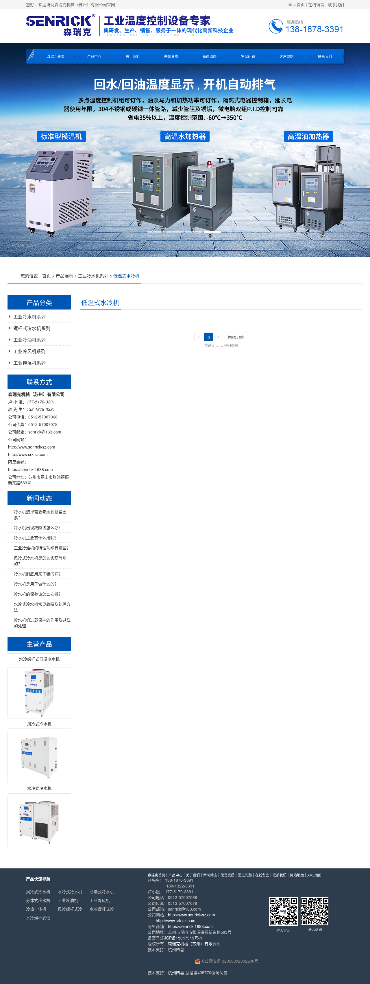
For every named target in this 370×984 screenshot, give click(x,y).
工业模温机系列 (29, 362)
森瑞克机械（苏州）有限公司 (194, 943)
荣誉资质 (171, 56)
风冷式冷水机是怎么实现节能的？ (40, 560)
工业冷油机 (68, 900)
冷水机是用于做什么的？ (36, 584)
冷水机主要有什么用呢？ (36, 537)
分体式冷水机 (38, 900)
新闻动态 (210, 56)
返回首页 (296, 4)
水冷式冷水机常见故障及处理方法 (42, 607)
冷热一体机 (36, 909)
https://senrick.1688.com (30, 469)
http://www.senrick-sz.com (31, 447)
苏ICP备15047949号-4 (181, 938)
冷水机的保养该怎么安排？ (38, 594)
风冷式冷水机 (38, 891)
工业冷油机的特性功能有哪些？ (42, 548)
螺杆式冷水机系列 (31, 328)
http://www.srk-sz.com (28, 454)
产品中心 (94, 56)
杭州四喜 (176, 972)
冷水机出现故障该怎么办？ (38, 527)
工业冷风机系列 (29, 351)
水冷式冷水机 (70, 891)
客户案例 (286, 56)
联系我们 (336, 4)
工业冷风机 (100, 900)
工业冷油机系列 (29, 339)
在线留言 (316, 4)
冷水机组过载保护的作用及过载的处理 (42, 623)
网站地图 (297, 874)
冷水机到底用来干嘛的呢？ (38, 574)
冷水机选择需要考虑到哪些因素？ (40, 514)
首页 (46, 276)
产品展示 (64, 276)
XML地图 (314, 874)
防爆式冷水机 (102, 891)
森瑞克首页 (55, 56)
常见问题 (248, 56)
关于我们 (133, 56)
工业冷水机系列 (93, 276)
